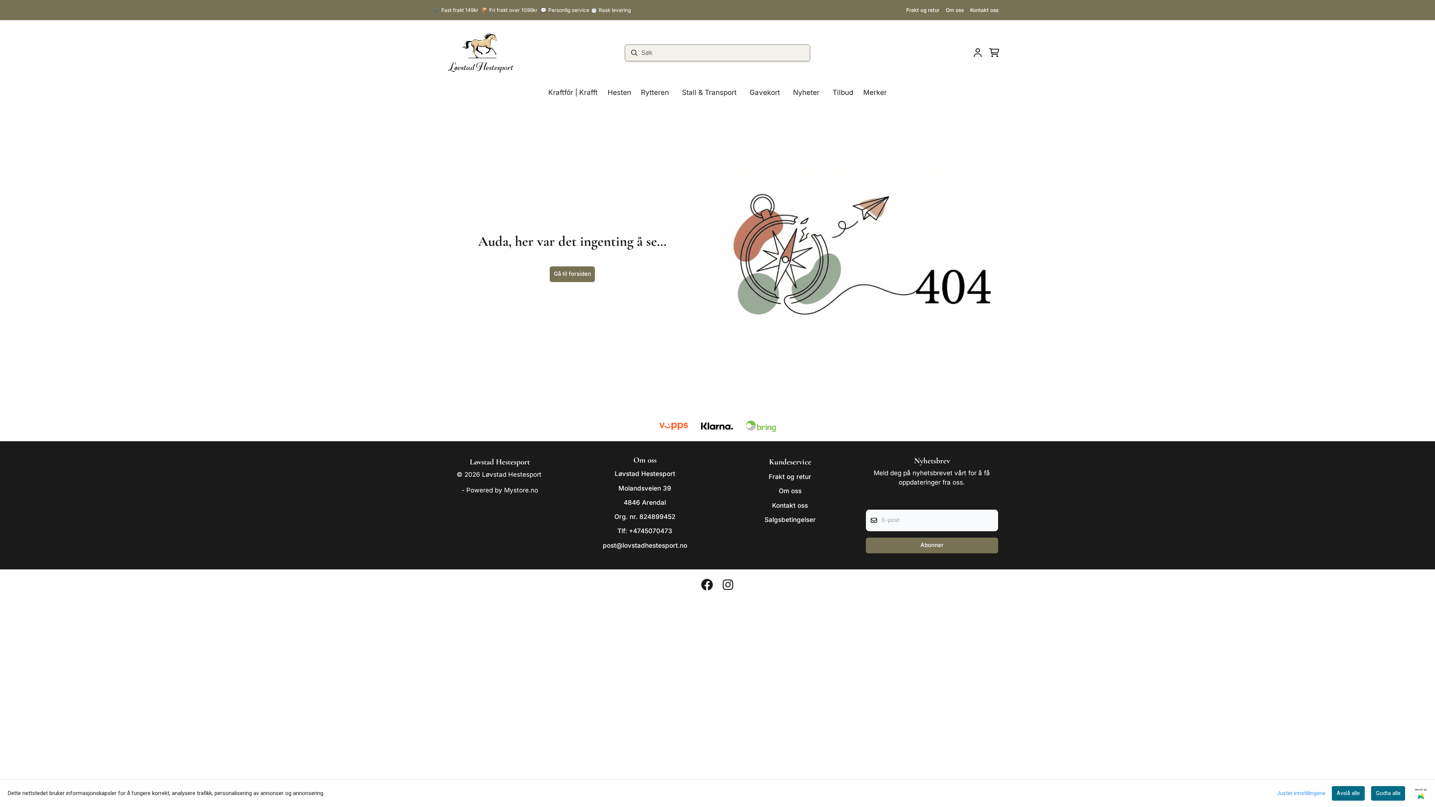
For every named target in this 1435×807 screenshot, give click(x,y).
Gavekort (765, 92)
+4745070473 (650, 531)
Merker (875, 92)
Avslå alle (1348, 793)
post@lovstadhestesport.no (645, 545)
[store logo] (480, 52)
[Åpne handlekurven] (994, 52)
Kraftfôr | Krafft (573, 92)
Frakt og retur (922, 10)
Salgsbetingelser (790, 519)
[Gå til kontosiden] (978, 52)
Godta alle (1388, 793)
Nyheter (806, 92)
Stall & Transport (709, 92)
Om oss (955, 10)
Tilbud (843, 92)
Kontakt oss (984, 10)
